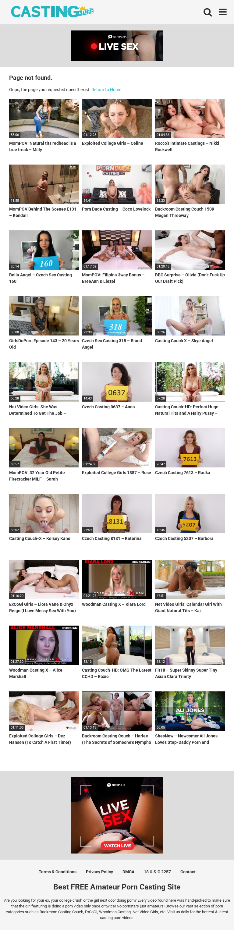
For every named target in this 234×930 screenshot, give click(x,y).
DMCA (128, 871)
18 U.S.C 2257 (157, 871)
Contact (188, 871)
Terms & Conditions (57, 871)
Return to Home (106, 89)
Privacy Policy (99, 871)
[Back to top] (213, 911)
